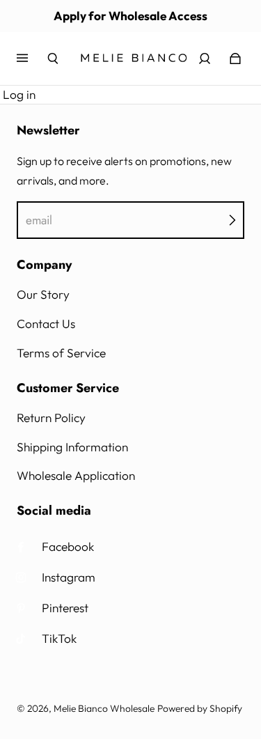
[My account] (204, 58)
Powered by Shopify (199, 708)
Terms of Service (61, 352)
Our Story (43, 294)
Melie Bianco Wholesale (104, 708)
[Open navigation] (32, 58)
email (39, 220)
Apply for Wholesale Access (130, 15)
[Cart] (235, 58)
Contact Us (46, 323)
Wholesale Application (76, 475)
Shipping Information (72, 446)
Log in (19, 94)
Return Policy (51, 417)
